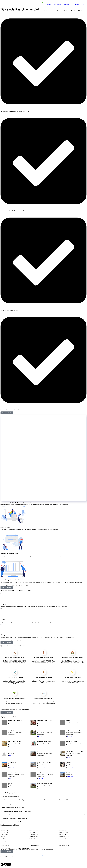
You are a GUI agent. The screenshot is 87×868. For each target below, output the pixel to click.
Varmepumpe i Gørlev (5, 830)
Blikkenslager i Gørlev (5, 845)
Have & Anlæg (48, 4)
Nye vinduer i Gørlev (33, 840)
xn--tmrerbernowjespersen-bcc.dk (43, 767)
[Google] (2, 864)
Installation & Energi (67, 4)
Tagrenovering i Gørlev (63, 838)
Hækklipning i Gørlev (33, 830)
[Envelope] (9, 864)
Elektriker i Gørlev (33, 838)
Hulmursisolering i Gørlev (64, 836)
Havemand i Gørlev (4, 828)
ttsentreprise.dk (70, 776)
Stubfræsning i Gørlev (33, 836)
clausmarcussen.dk (41, 725)
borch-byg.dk (40, 778)
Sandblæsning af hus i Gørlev (64, 845)
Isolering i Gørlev (4, 834)
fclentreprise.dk (12, 746)
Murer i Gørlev (4, 843)
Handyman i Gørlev (5, 832)
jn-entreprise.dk (70, 767)
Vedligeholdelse (77, 4)
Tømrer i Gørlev (62, 840)
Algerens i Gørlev (62, 830)
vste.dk (68, 757)
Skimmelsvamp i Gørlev (63, 843)
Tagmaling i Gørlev (62, 834)
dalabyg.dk (11, 755)
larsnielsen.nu (69, 736)
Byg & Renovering (57, 4)
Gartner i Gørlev (32, 832)
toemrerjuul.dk (40, 788)
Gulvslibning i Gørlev (5, 838)
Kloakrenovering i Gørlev (64, 828)
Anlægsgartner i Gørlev (34, 834)
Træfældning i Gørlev (5, 840)
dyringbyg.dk (11, 767)
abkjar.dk (10, 778)
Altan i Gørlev (32, 828)
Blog (84, 4)
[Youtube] (5, 864)
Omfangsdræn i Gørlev (63, 832)
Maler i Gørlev (3, 836)
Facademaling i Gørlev (34, 845)
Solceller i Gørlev (33, 843)
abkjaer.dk (40, 736)
